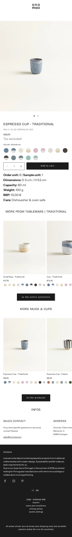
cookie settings (36, 512)
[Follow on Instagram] (13, 481)
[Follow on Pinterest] (22, 481)
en (37, 490)
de (33, 490)
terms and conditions (36, 506)
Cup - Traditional (54, 276)
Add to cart (47, 166)
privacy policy (36, 509)
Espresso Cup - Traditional (15, 374)
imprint (36, 502)
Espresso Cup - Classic (57, 374)
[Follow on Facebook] (5, 481)
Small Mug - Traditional (13, 276)
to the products (36, 397)
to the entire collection (36, 297)
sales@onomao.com (12, 437)
